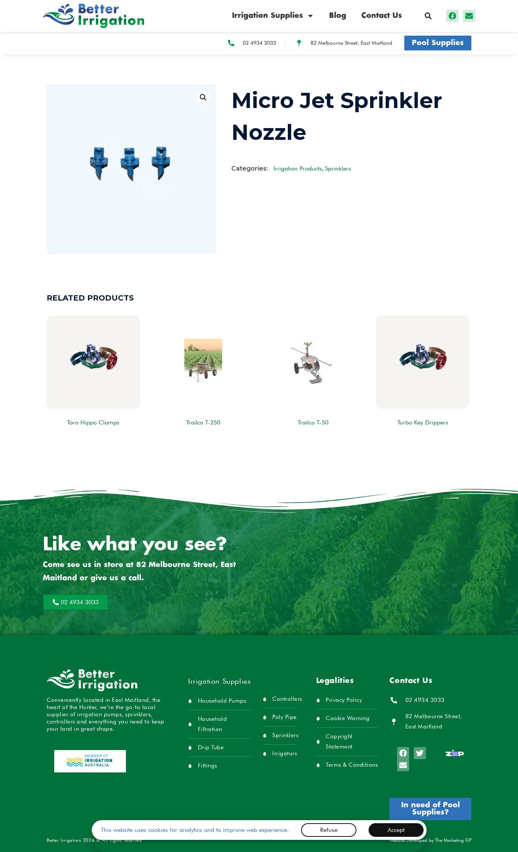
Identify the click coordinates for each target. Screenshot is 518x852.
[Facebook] (452, 16)
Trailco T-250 (203, 422)
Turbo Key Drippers (422, 422)
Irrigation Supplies (267, 15)
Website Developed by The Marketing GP (430, 840)
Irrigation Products (297, 168)
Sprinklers (338, 168)
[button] (428, 15)
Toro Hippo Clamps (93, 422)
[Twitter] (420, 753)
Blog (337, 15)
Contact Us (381, 15)
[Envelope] (469, 16)
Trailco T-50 (313, 422)
